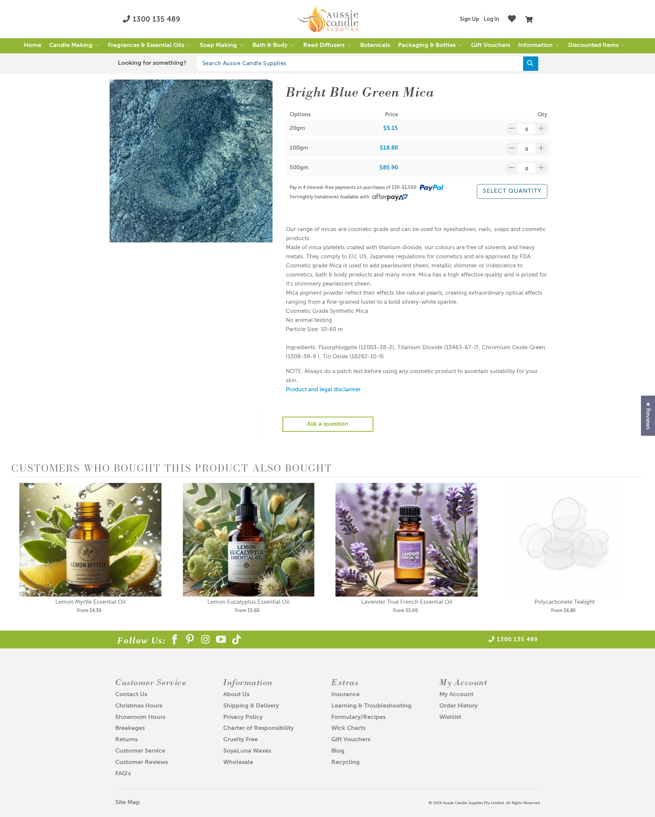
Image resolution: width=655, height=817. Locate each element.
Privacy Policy (243, 717)
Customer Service (140, 751)
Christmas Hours (138, 706)
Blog (338, 751)
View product (90, 547)
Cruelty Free (240, 740)
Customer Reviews (141, 762)
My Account (456, 695)
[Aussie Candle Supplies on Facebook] (174, 641)
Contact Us (131, 695)
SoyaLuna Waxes (247, 751)
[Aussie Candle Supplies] (327, 19)
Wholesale (238, 762)
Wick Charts (348, 728)
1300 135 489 (155, 19)
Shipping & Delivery (251, 706)
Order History (458, 706)
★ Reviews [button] (648, 415)
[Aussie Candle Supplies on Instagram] (205, 641)
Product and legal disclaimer (323, 389)
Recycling (345, 762)
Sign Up (469, 19)
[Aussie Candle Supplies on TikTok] (236, 641)
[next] (636, 553)
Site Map (127, 803)
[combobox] (367, 63)
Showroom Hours (140, 717)
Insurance (345, 695)
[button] (74, 46)
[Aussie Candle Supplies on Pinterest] (190, 641)
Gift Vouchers (350, 740)
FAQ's (123, 774)
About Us (236, 695)
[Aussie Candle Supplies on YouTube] (221, 641)
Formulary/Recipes (358, 717)
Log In (491, 19)
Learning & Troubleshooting (371, 706)
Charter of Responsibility (258, 728)
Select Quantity (512, 191)
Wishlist (450, 717)
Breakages (130, 728)
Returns (126, 740)
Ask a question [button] (327, 424)
